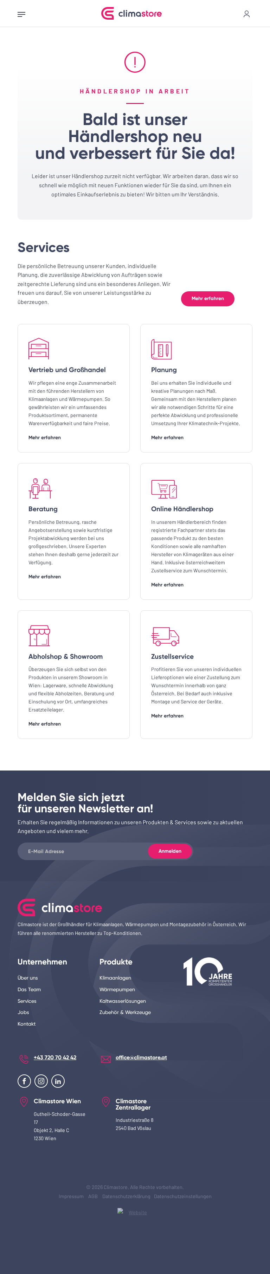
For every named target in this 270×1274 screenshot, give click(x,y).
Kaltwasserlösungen (122, 1001)
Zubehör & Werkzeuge (125, 1012)
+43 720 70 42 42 (55, 1057)
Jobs (23, 1012)
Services (27, 1001)
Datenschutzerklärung (126, 1196)
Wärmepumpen (117, 990)
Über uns (28, 978)
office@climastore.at (141, 1057)
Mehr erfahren (208, 298)
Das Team (29, 990)
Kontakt (27, 1024)
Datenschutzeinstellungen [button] (183, 1196)
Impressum (71, 1196)
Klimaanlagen (115, 978)
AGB (93, 1196)
